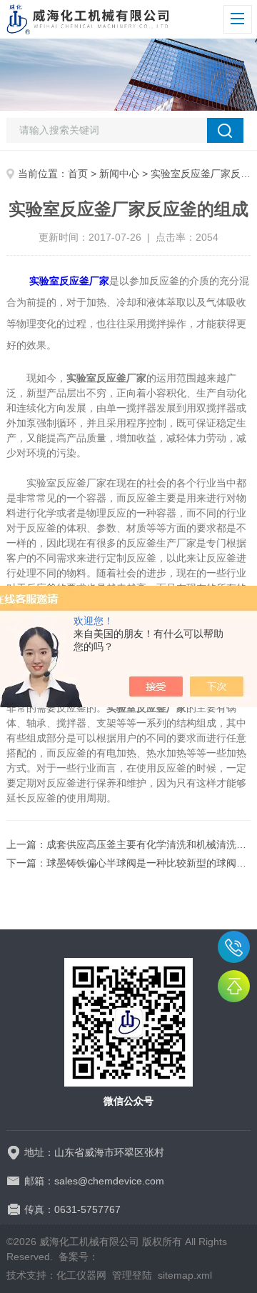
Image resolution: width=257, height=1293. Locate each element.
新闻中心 (119, 173)
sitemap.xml (185, 1275)
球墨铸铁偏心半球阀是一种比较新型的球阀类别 (151, 863)
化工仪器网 (81, 1275)
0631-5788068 (234, 947)
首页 (78, 173)
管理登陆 (132, 1275)
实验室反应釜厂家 (69, 280)
